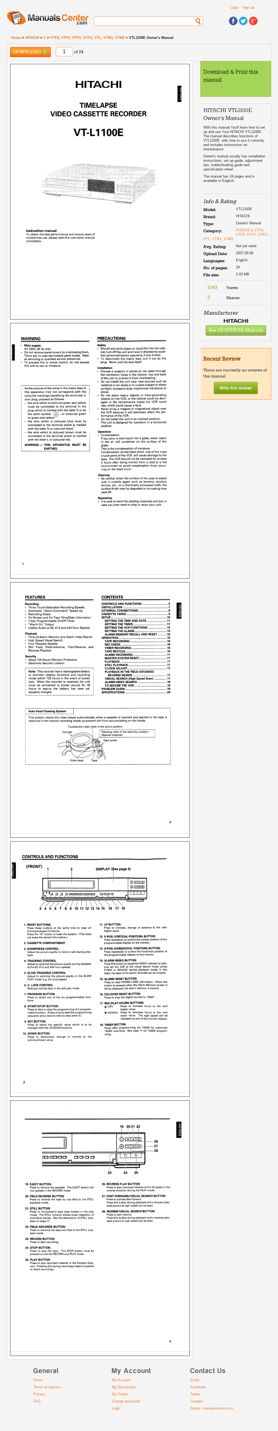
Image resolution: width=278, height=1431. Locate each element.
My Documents (124, 1387)
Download (27, 52)
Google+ (197, 1401)
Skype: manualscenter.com (211, 1408)
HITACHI (32, 38)
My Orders (120, 1394)
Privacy (39, 1394)
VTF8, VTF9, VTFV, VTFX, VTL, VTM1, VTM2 (87, 38)
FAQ (36, 1401)
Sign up (248, 7)
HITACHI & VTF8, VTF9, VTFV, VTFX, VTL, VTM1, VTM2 (235, 234)
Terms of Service (46, 1387)
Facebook (198, 1387)
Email (194, 1380)
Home (16, 38)
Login (234, 7)
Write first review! (236, 387)
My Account (121, 1380)
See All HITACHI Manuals (236, 330)
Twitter (195, 1394)
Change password (126, 1401)
